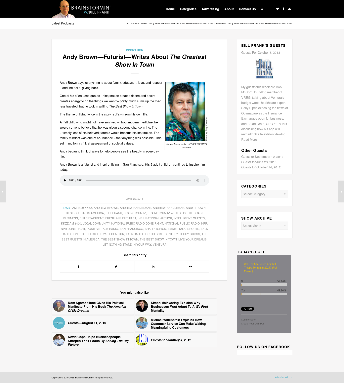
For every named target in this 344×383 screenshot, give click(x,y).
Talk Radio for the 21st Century (152, 234)
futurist (129, 218)
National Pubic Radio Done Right (137, 223)
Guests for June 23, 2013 (259, 162)
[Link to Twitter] (277, 9)
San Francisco (131, 229)
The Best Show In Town (119, 239)
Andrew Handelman (135, 207)
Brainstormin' (135, 213)
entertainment (92, 218)
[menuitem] (170, 9)
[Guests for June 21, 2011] (341, 191)
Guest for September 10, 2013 (262, 156)
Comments (248, 319)
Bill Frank (114, 213)
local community (96, 223)
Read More (249, 139)
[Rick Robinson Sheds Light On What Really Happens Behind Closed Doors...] (3, 191)
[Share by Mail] (190, 266)
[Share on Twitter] (115, 266)
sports (193, 229)
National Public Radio (182, 223)
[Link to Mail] (289, 9)
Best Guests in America (85, 213)
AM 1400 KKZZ (82, 207)
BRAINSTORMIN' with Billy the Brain (175, 213)
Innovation (134, 50)
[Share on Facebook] (78, 266)
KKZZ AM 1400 (71, 223)
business (70, 218)
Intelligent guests (189, 218)
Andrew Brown (106, 207)
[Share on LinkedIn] (153, 266)
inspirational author (155, 218)
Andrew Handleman (168, 207)
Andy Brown (195, 207)
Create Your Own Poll (252, 323)
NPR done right (73, 229)
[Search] (262, 9)
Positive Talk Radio (102, 229)
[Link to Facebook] (283, 9)
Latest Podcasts (63, 23)
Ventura (159, 244)
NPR (204, 223)
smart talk (177, 229)
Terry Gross (189, 234)
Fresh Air (113, 218)
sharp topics (155, 229)
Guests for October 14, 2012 (261, 167)
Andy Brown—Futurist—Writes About (181, 23)
